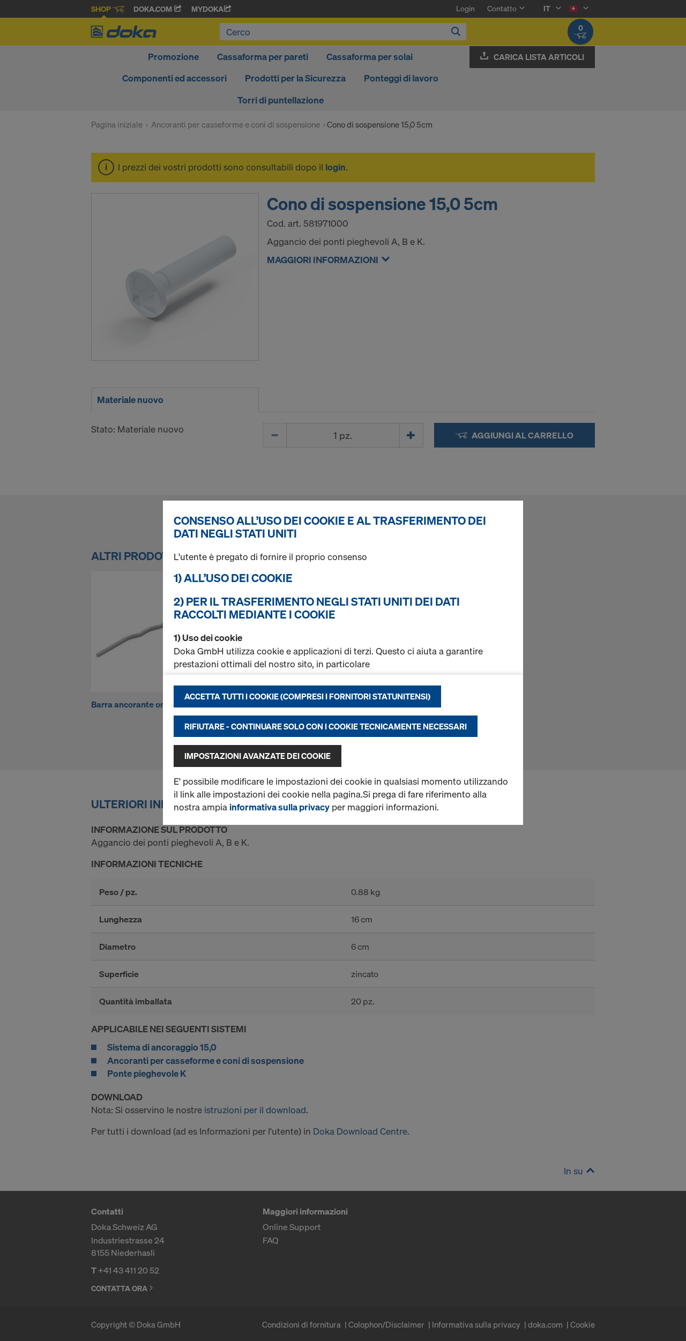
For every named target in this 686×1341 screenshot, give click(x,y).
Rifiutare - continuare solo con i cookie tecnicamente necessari (325, 726)
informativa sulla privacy (279, 807)
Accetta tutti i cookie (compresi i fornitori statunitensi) (307, 696)
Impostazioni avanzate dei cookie (257, 755)
